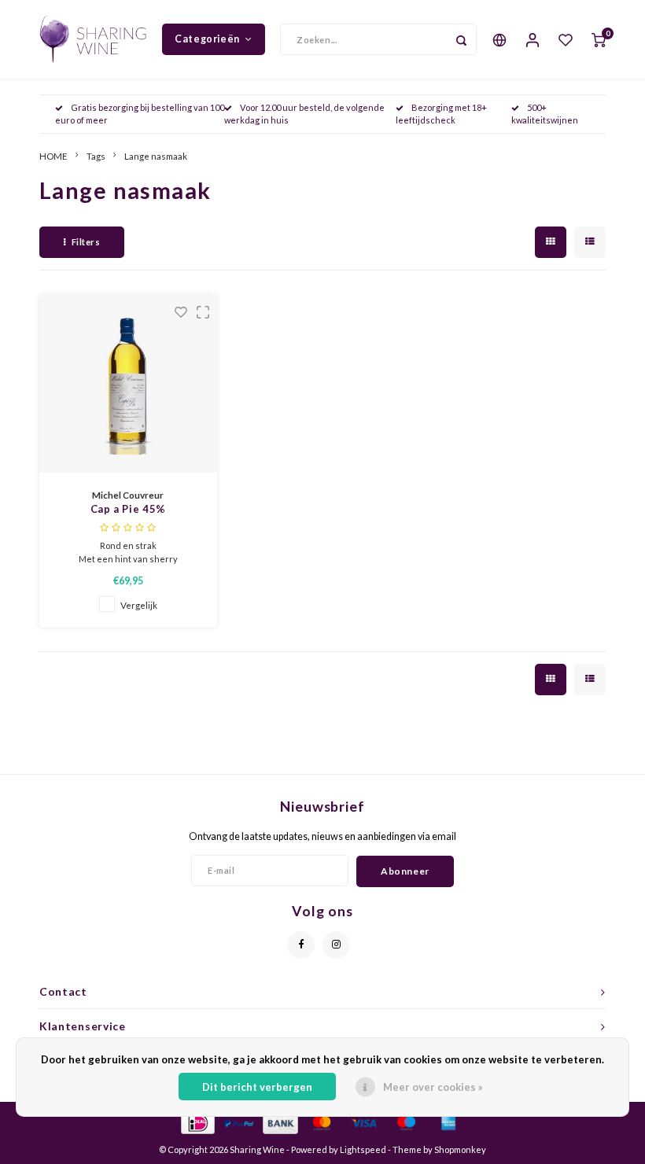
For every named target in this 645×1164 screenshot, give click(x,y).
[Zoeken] (461, 39)
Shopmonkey (460, 1149)
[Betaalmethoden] (197, 1121)
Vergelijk (138, 604)
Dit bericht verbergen (257, 1087)
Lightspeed (363, 1149)
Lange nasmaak (155, 155)
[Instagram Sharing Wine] (336, 945)
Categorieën (207, 39)
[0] (599, 39)
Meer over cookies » (433, 1087)
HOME (53, 155)
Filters (86, 242)
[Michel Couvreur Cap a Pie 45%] (128, 383)
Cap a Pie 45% (128, 509)
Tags (96, 155)
